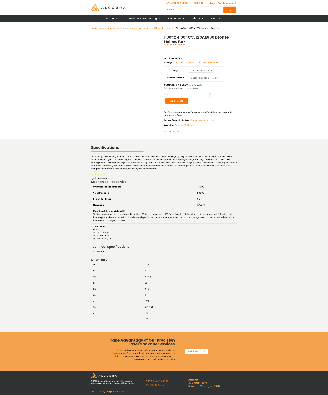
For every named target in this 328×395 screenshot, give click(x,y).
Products (112, 18)
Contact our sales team (202, 120)
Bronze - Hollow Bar (118, 28)
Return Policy (98, 391)
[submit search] (229, 10)
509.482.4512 (157, 385)
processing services (141, 359)
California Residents (184, 125)
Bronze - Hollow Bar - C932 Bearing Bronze (151, 28)
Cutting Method (175, 77)
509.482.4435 (160, 380)
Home (94, 28)
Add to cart (176, 100)
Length (175, 70)
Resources (174, 18)
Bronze (102, 28)
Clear (215, 77)
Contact (216, 18)
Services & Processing (143, 18)
